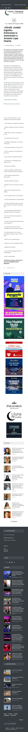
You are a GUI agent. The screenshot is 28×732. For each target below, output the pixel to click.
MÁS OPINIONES (14, 521)
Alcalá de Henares (10, 45)
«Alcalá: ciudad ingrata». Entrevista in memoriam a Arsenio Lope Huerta (12, 34)
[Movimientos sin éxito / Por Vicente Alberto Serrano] (7, 496)
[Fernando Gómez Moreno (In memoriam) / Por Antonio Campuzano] (7, 460)
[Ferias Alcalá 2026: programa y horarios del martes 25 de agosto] (7, 628)
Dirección (6, 551)
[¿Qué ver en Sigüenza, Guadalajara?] (7, 693)
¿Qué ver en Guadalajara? (17, 698)
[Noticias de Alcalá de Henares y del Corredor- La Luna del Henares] (14, 14)
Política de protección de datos (11, 729)
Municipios (13, 715)
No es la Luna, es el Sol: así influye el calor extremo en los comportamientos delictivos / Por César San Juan (17, 486)
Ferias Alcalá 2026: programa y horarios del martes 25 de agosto (17, 627)
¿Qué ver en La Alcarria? (17, 670)
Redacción (6, 549)
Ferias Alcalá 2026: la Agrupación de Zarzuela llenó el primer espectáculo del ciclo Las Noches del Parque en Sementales (17, 637)
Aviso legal (13, 728)
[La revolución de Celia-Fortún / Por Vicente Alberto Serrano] (7, 468)
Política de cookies (19, 728)
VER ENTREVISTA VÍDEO (10, 99)
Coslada (16, 713)
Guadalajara (6, 715)
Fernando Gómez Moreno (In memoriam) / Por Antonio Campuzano (18, 458)
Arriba (20, 720)
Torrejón (10, 713)
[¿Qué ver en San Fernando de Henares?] (7, 679)
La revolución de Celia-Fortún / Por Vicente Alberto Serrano (18, 467)
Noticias (13, 680)
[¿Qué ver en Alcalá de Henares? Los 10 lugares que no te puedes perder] (7, 707)
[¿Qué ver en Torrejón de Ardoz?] (7, 686)
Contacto (7, 728)
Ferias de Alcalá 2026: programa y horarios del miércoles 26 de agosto (17, 618)
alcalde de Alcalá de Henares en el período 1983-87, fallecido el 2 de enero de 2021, (13, 86)
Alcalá (5, 713)
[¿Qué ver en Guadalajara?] (7, 700)
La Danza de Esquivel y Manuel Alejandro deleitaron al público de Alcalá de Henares (7, 4)
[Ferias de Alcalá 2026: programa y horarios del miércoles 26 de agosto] (7, 619)
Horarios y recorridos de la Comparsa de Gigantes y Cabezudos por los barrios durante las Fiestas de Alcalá (20, 4)
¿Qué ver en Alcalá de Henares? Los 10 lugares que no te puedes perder (17, 707)
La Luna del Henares (12, 723)
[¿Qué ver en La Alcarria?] (7, 672)
